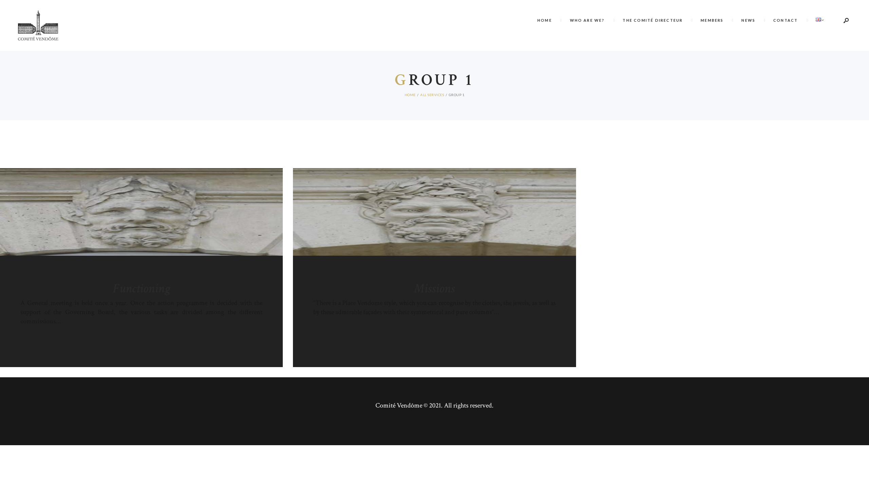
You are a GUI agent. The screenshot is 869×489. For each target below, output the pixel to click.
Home (410, 95)
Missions (434, 288)
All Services (432, 95)
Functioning (141, 288)
